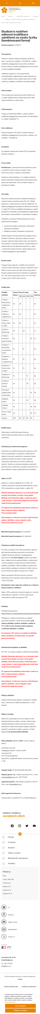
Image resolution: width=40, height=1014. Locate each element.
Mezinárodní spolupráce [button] (18, 858)
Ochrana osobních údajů (11, 986)
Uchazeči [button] (12, 842)
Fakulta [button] (11, 837)
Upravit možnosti (10, 1002)
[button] (7, 3)
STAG (4, 876)
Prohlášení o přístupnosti (29, 986)
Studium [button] (11, 848)
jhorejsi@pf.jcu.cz (15, 784)
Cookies (20, 979)
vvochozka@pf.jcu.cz (8, 777)
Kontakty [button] (11, 863)
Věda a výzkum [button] (14, 853)
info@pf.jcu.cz (6, 966)
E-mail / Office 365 (8, 879)
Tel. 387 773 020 (6, 963)
